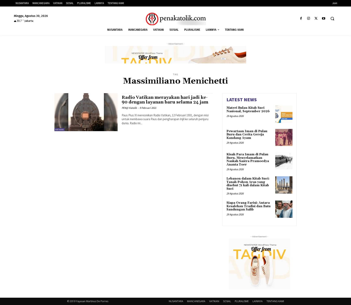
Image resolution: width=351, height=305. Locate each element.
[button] (332, 18)
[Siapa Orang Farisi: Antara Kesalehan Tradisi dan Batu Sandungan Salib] (283, 209)
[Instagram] (308, 18)
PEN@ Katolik (129, 108)
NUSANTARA (176, 301)
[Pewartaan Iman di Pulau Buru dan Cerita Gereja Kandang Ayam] (283, 137)
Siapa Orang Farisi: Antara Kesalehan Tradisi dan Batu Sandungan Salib (248, 206)
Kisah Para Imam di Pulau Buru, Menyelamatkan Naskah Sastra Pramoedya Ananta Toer (247, 159)
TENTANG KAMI (275, 301)
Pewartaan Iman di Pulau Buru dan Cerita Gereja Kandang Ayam (246, 134)
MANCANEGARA (196, 301)
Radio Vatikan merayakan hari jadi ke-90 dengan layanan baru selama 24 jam (165, 100)
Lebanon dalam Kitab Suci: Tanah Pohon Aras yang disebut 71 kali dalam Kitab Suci (248, 184)
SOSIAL (227, 301)
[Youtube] (323, 18)
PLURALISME (242, 301)
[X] (316, 18)
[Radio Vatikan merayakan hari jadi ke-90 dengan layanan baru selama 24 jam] (86, 112)
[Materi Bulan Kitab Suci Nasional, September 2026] (283, 114)
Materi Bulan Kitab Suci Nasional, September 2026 (248, 109)
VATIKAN (59, 129)
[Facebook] (301, 18)
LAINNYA (257, 301)
